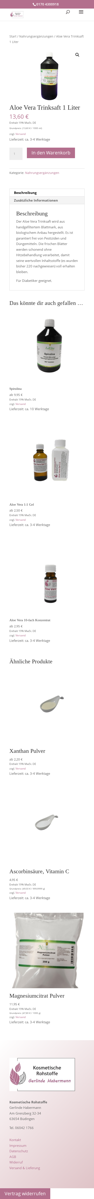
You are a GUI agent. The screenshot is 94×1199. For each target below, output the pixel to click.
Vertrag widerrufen (25, 1193)
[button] (77, 55)
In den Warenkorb (50, 153)
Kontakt (15, 1140)
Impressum (17, 1145)
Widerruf (16, 1162)
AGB (12, 1156)
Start (12, 36)
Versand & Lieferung (24, 1168)
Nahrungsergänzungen (36, 36)
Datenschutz (18, 1151)
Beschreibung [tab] (25, 192)
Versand (21, 134)
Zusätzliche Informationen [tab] (36, 200)
